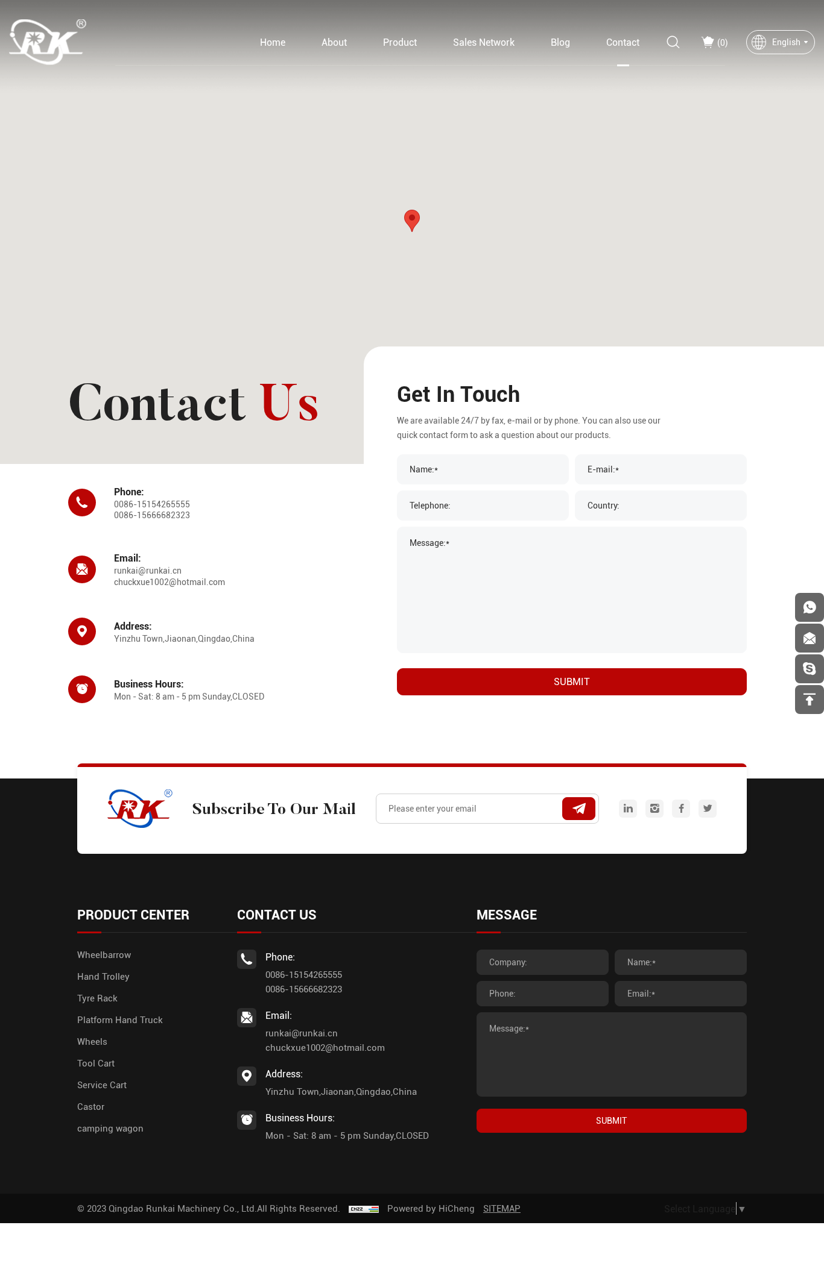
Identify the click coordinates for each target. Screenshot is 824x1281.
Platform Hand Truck (120, 1019)
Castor (90, 1106)
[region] (412, 232)
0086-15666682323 (152, 515)
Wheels (92, 1041)
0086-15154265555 (152, 504)
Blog (560, 42)
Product (400, 42)
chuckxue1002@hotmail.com (169, 581)
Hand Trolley (103, 976)
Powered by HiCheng (431, 1208)
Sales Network (484, 42)
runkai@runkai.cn (148, 570)
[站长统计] (364, 1208)
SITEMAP (502, 1208)
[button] (412, 221)
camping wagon (110, 1128)
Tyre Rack (97, 998)
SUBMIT (572, 681)
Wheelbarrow (104, 954)
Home (272, 42)
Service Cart (102, 1085)
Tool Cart (96, 1063)
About (334, 42)
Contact (622, 42)
